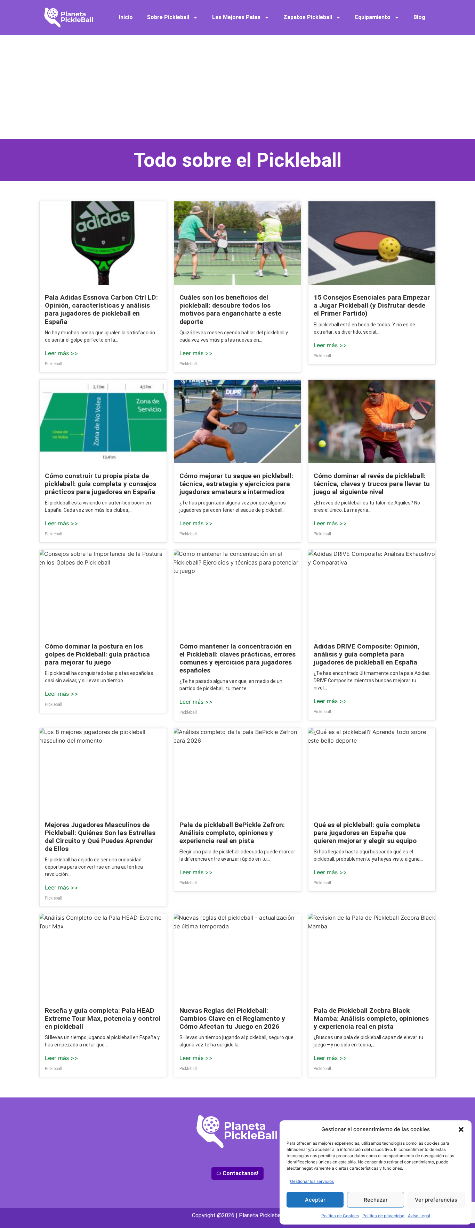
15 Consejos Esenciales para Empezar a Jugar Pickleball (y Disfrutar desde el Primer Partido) (372, 305)
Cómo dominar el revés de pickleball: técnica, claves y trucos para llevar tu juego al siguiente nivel (372, 484)
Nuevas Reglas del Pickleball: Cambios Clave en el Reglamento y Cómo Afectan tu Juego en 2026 (232, 1018)
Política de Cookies (340, 1215)
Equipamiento (373, 17)
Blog (419, 17)
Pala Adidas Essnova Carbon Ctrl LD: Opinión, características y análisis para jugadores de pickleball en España (101, 309)
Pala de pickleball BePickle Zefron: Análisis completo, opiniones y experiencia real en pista (232, 833)
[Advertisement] (237, 87)
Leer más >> (61, 353)
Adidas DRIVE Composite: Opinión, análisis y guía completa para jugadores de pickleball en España (366, 654)
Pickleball (53, 363)
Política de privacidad (383, 1215)
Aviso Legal (419, 1215)
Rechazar (376, 1199)
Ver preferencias (436, 1199)
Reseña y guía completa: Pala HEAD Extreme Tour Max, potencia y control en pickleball (102, 1018)
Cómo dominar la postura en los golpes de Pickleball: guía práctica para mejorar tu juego (97, 654)
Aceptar (315, 1199)
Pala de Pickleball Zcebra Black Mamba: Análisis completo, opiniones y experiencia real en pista (371, 1018)
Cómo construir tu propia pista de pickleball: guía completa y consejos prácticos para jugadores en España (100, 484)
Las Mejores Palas (236, 17)
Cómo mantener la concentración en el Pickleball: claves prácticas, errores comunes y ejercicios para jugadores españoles (237, 658)
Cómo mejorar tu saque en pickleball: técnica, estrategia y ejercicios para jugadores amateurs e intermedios (236, 484)
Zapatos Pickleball (307, 17)
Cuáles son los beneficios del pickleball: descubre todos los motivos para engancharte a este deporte (230, 309)
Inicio (126, 17)
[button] (461, 1129)
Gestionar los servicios (312, 1181)
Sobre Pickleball (168, 17)
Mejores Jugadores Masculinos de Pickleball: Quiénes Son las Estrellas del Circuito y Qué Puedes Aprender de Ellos (100, 837)
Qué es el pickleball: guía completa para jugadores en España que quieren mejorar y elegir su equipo (367, 833)
